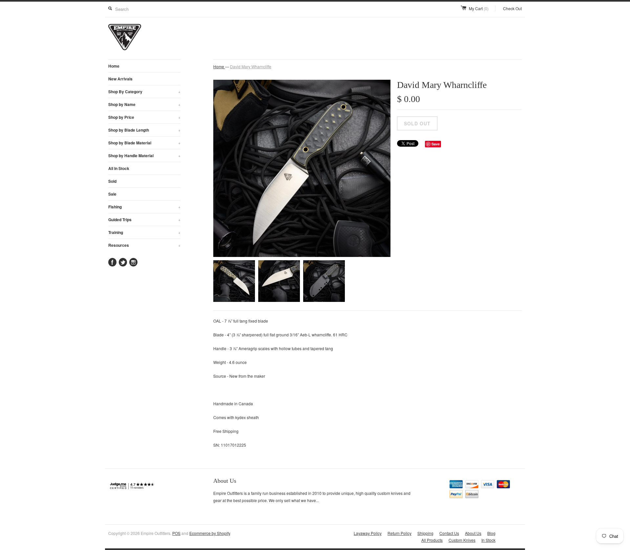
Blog (491, 533)
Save (435, 143)
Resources (144, 245)
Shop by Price (144, 117)
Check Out (512, 8)
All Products (432, 540)
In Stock (488, 540)
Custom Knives (462, 540)
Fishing (144, 207)
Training (144, 232)
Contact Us (449, 533)
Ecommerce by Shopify (209, 533)
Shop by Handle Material (144, 156)
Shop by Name (144, 104)
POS (176, 533)
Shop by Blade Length (144, 130)
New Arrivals (120, 79)
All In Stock (118, 168)
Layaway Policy (368, 533)
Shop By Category (144, 92)
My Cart (479, 8)
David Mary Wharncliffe (250, 66)
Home (113, 66)
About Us (473, 533)
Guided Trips (144, 219)
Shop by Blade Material (144, 143)
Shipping (425, 533)
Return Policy (399, 533)
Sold (112, 181)
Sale (112, 194)
